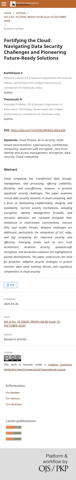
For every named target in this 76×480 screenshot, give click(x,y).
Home (7, 13)
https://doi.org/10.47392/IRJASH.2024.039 (38, 130)
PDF (12, 285)
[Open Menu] (4, 4)
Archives (21, 13)
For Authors (13, 398)
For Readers (13, 392)
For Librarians (14, 404)
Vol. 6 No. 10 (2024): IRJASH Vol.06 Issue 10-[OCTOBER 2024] (35, 19)
